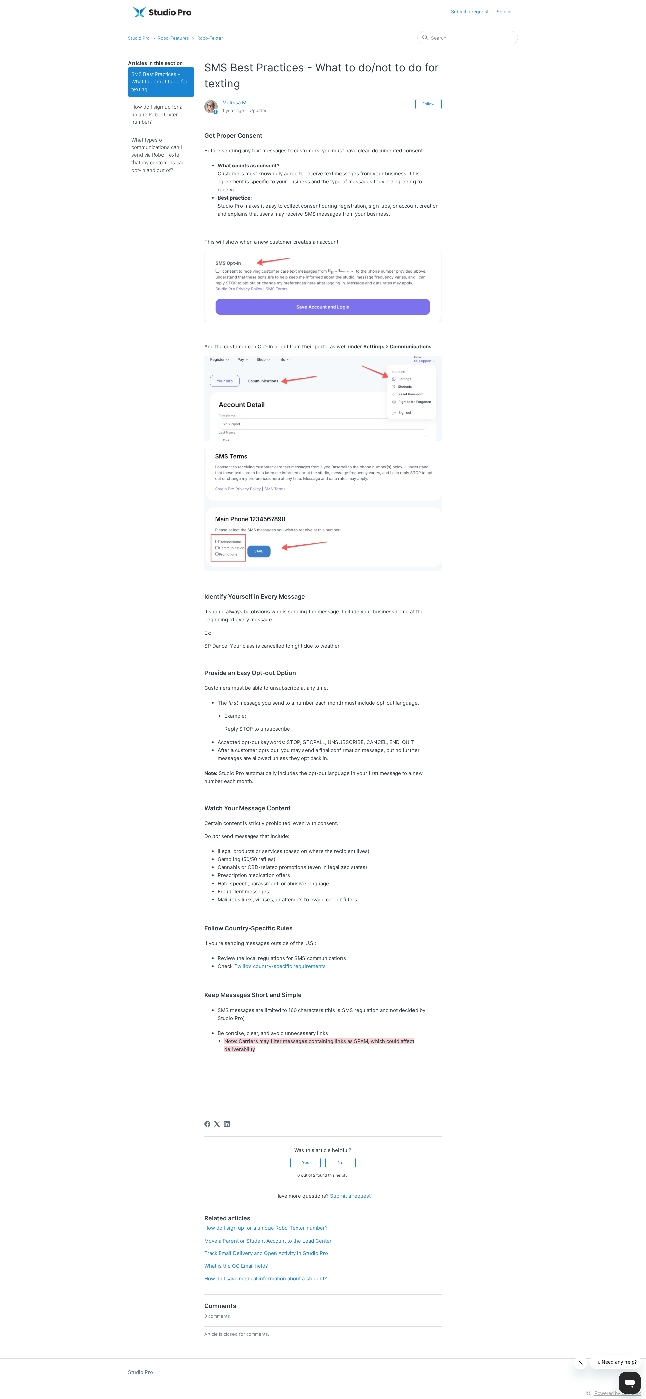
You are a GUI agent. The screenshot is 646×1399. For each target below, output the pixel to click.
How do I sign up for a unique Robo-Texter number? (156, 114)
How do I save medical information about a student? (265, 1278)
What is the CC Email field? (236, 1266)
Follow (428, 103)
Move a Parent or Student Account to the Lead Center (268, 1240)
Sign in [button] (504, 11)
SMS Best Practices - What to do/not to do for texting (159, 82)
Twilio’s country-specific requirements (280, 966)
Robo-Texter (210, 38)
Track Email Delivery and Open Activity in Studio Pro (266, 1253)
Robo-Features (173, 38)
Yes (305, 1162)
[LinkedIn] (227, 1124)
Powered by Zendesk (617, 1393)
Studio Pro (139, 38)
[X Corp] (217, 1124)
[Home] (162, 12)
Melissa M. (235, 102)
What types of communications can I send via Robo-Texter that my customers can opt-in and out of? (158, 155)
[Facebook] (207, 1124)
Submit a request (470, 11)
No (340, 1162)
